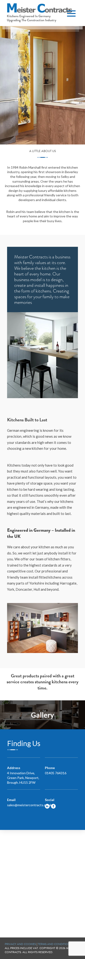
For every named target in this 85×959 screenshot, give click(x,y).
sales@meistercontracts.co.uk (29, 805)
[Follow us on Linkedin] (47, 806)
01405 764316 (55, 773)
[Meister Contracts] (39, 12)
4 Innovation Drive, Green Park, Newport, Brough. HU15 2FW (23, 777)
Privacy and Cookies (20, 944)
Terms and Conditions (54, 944)
